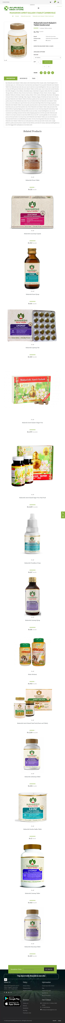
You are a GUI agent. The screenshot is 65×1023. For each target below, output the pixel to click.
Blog (43, 988)
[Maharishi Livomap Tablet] (32, 866)
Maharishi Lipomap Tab (32, 347)
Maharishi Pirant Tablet (32, 180)
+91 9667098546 (46, 1007)
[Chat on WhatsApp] (63, 516)
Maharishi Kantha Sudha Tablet (32, 829)
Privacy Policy (26, 985)
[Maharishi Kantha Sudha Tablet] (32, 807)
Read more (14, 989)
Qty (35, 61)
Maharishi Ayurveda (26, 16)
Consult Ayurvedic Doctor (48, 985)
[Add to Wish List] (44, 66)
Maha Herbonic (32, 674)
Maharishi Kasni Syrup (32, 294)
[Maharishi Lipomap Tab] (32, 326)
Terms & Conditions (27, 990)
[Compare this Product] (49, 66)
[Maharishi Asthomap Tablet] (32, 755)
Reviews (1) (23, 78)
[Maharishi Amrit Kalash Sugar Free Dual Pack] (32, 465)
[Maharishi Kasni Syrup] (32, 268)
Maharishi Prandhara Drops (32, 563)
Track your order (27, 1013)
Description (10, 78)
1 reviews (42, 28)
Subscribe (49, 969)
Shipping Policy (27, 988)
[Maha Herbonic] (32, 652)
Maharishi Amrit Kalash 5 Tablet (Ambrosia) (43, 16)
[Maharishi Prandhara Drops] (32, 535)
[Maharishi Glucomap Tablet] (32, 925)
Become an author (46, 995)
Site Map (25, 1010)
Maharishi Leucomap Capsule (32, 233)
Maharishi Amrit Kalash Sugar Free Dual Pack (32, 497)
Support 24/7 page (46, 990)
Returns (25, 1005)
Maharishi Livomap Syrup (32, 620)
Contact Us (25, 1003)
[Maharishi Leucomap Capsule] (32, 212)
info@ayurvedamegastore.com (49, 1009)
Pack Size (36, 54)
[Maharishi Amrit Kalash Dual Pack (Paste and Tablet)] (32, 703)
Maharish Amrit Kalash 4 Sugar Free (32, 422)
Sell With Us (45, 993)
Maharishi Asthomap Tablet (32, 776)
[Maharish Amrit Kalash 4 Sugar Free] (32, 390)
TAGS (33, 78)
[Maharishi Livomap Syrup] (32, 596)
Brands (17, 16)
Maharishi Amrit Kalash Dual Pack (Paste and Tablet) (32, 723)
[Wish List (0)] (50, 2)
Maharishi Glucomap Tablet (32, 947)
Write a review (48, 28)
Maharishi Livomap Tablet (32, 893)
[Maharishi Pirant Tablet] (32, 155)
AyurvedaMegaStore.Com (14, 1020)
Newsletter (25, 1008)
